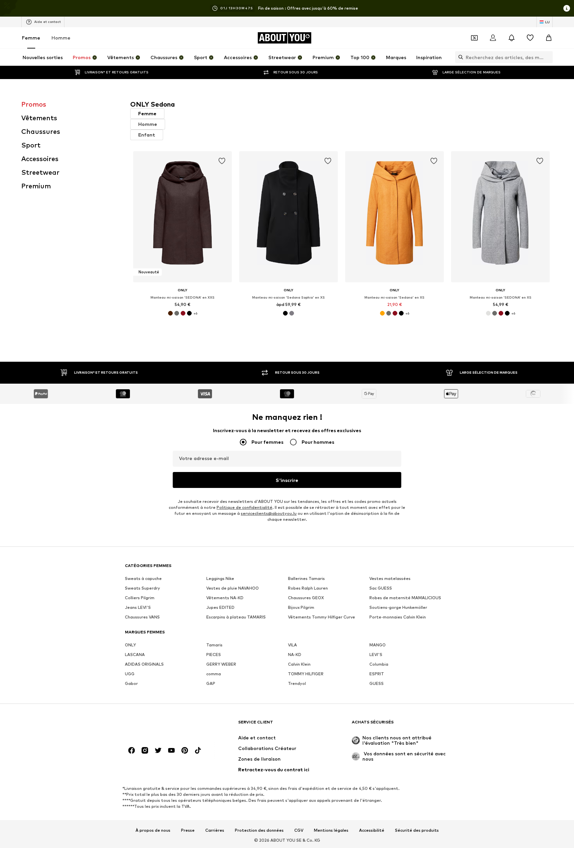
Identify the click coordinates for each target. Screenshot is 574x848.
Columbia (378, 664)
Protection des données (259, 830)
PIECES (213, 654)
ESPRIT (376, 673)
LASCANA (135, 654)
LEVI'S (375, 654)
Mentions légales (331, 830)
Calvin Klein (299, 664)
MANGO (377, 644)
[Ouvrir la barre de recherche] (459, 57)
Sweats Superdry (142, 588)
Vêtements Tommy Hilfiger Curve (321, 616)
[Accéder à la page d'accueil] (161, 725)
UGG (130, 673)
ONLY (130, 644)
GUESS (376, 683)
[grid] (341, 247)
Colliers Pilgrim (139, 597)
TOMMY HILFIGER (306, 673)
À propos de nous (153, 830)
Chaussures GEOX (306, 597)
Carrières (214, 830)
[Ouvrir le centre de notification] (512, 38)
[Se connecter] (493, 38)
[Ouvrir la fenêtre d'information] (566, 8)
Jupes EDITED (220, 607)
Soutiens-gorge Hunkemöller (398, 607)
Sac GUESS (380, 588)
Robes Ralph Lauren (308, 588)
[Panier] (549, 38)
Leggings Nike (220, 578)
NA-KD (294, 654)
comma (213, 673)
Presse (188, 830)
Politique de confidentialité (244, 507)
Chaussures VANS (142, 616)
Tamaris (214, 644)
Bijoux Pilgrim (301, 607)
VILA (292, 644)
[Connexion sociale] (132, 750)
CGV (298, 830)
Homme (60, 38)
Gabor (131, 683)
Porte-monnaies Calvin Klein (397, 616)
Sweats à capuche (143, 578)
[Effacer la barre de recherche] (547, 57)
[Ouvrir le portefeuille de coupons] (474, 38)
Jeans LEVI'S (138, 607)
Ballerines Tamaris (306, 578)
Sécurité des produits (417, 830)
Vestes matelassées (390, 578)
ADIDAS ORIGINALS (144, 664)
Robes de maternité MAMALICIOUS (405, 597)
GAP (210, 683)
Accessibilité (371, 830)
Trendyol (297, 683)
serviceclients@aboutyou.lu (269, 513)
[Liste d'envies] (530, 38)
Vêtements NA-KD (224, 597)
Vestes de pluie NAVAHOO (232, 588)
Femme (31, 38)
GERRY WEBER (221, 664)
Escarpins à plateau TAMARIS (236, 616)
